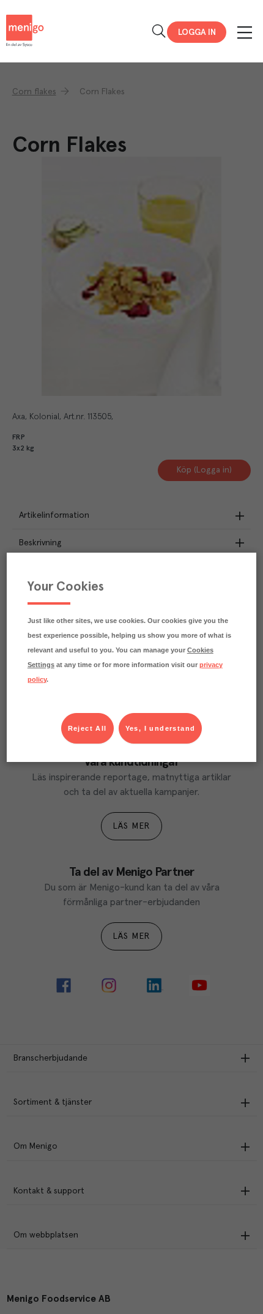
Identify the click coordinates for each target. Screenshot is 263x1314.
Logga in (197, 32)
